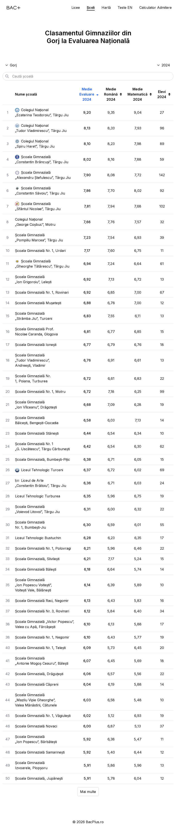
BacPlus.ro (95, 822)
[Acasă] (13, 7)
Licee (75, 7)
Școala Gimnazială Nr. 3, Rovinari (42, 611)
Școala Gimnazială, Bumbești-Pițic (42, 459)
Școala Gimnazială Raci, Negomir (42, 600)
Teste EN (125, 7)
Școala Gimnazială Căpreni (36, 684)
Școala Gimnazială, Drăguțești (39, 674)
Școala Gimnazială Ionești (35, 344)
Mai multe (88, 792)
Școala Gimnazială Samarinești (40, 752)
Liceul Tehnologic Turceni (42, 470)
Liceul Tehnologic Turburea (37, 496)
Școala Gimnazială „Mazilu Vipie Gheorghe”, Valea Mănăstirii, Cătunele (36, 700)
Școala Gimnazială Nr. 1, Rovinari (42, 292)
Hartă (106, 7)
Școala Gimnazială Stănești (37, 433)
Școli (91, 7)
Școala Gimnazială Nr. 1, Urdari (40, 250)
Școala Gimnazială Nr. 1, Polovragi (43, 548)
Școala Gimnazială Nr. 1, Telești (40, 648)
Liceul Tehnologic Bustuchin (38, 538)
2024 (166, 65)
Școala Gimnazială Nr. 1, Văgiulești (43, 715)
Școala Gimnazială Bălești (35, 569)
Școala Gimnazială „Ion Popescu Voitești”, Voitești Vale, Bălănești (33, 585)
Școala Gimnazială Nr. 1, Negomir (42, 637)
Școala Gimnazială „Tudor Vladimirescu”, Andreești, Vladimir (32, 360)
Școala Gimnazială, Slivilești (37, 559)
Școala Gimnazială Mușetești (38, 303)
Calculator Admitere (155, 7)
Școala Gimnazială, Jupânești (39, 778)
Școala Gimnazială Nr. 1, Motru (40, 391)
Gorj (13, 65)
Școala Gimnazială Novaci (36, 726)
